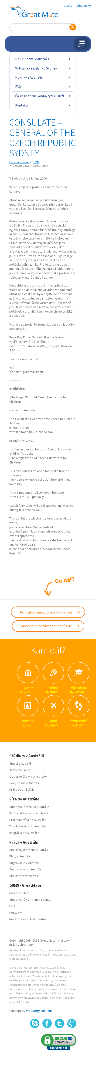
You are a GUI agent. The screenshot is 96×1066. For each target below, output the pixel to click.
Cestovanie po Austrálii (25, 869)
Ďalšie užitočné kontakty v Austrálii (40, 96)
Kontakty (22, 105)
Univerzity (40, 776)
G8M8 (36, 162)
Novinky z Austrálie (29, 77)
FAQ (18, 86)
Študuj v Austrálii (20, 763)
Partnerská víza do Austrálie (28, 813)
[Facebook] (47, 1023)
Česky (68, 5)
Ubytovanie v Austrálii (24, 863)
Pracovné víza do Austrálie (27, 820)
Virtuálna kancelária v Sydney (36, 68)
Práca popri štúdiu (21, 789)
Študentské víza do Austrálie (29, 807)
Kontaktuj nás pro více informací (46, 612)
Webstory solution (39, 1011)
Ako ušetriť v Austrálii (24, 876)
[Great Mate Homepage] (33, 11)
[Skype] (34, 1023)
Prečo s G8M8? (19, 893)
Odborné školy (19, 776)
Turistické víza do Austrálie (28, 826)
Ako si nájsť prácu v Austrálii (28, 850)
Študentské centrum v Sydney (30, 899)
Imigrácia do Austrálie (24, 833)
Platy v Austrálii (20, 856)
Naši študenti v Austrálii (32, 59)
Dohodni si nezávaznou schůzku (46, 625)
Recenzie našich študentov (28, 919)
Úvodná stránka (19, 162)
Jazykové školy (20, 770)
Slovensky (83, 5)
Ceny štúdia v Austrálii (24, 783)
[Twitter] (59, 1023)
